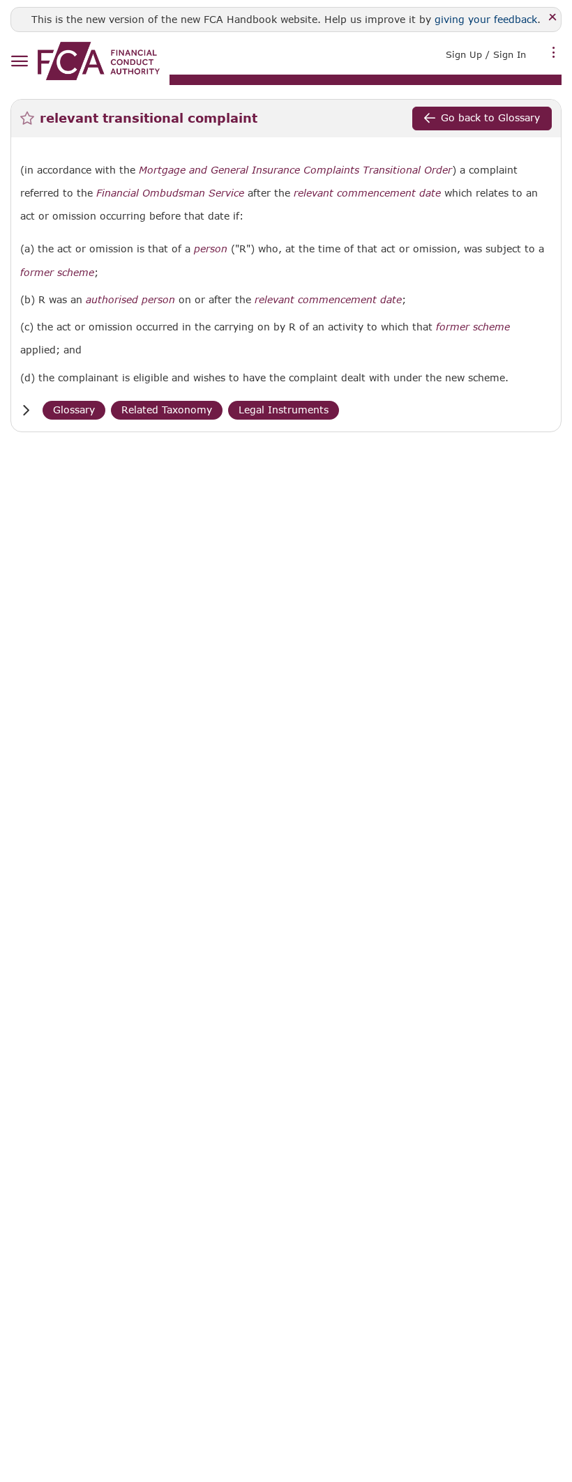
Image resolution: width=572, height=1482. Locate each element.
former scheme (57, 272)
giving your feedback (486, 19)
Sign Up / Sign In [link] (486, 54)
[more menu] (554, 53)
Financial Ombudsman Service (170, 193)
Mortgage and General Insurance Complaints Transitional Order (295, 170)
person (210, 249)
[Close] (552, 17)
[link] (99, 61)
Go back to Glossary (490, 117)
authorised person (130, 300)
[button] (25, 410)
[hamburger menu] (19, 61)
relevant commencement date (367, 193)
